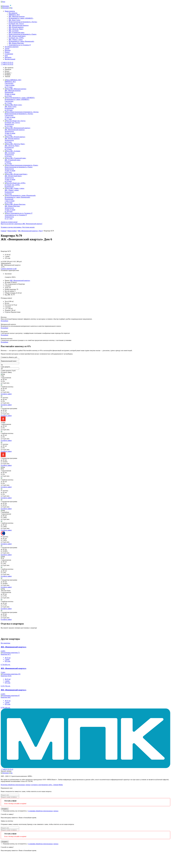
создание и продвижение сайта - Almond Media (47, 785)
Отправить (5, 809)
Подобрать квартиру (12, 47)
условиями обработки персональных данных (43, 811)
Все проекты (9, 67)
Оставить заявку (6, 372)
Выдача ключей (10, 59)
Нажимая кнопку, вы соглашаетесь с (30, 811)
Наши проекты (10, 11)
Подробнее (4, 321)
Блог (6, 55)
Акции (7, 48)
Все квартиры (5, 643)
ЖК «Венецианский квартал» (20, 280)
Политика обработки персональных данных (16, 785)
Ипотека (7, 50)
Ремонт (7, 52)
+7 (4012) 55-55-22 (7, 62)
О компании (9, 54)
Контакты (8, 57)
